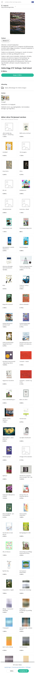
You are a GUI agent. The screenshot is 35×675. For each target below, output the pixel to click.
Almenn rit (6, 40)
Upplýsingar (7, 667)
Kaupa (17, 75)
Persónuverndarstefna (18, 667)
